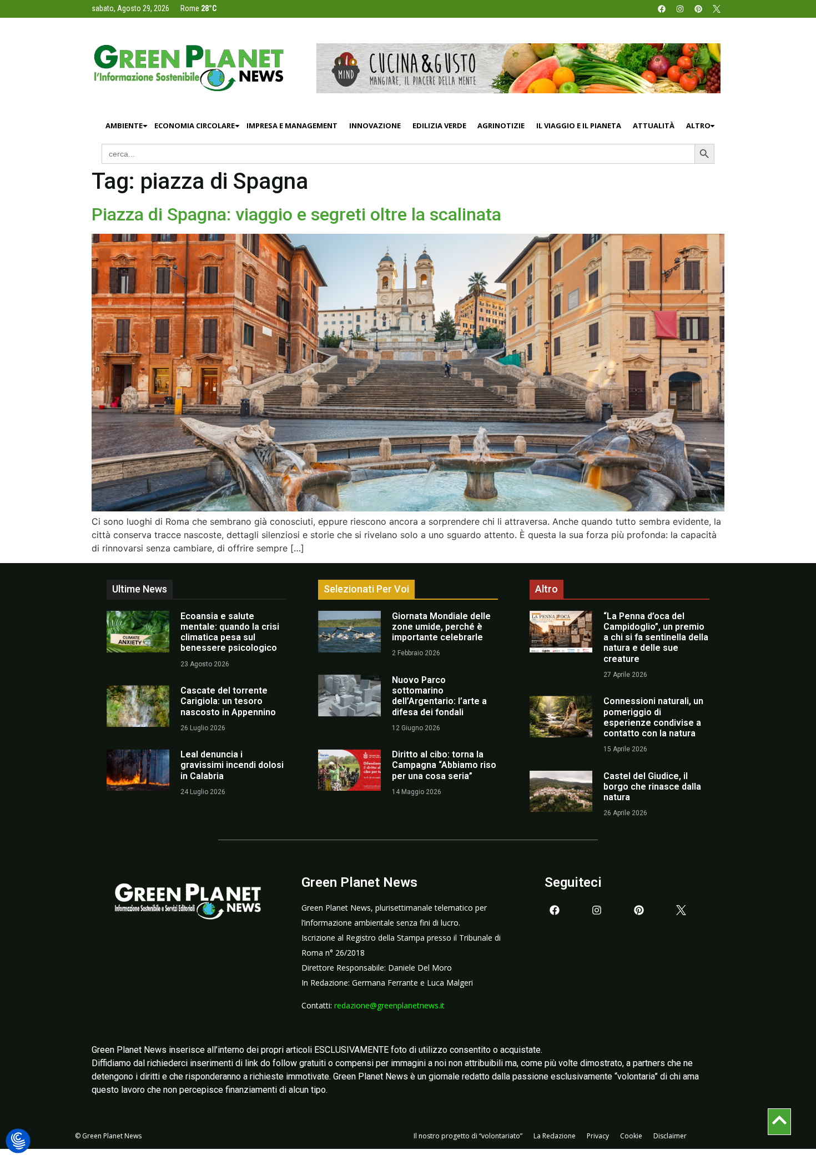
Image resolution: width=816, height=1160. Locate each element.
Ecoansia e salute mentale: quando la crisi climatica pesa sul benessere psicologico (229, 632)
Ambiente (124, 125)
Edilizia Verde (439, 125)
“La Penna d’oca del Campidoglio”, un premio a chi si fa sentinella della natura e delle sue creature (655, 637)
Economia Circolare (194, 125)
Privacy (598, 1136)
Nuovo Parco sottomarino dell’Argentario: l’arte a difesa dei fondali (439, 696)
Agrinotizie (501, 125)
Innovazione (375, 125)
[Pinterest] (698, 9)
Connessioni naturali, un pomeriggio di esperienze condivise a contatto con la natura (653, 717)
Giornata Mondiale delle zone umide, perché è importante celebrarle (441, 626)
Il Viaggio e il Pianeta (578, 125)
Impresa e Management (292, 125)
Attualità (653, 125)
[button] (18, 1141)
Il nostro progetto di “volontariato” (468, 1136)
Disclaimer (670, 1136)
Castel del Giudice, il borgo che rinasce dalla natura (652, 786)
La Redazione (554, 1136)
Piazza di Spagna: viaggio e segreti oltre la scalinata (296, 214)
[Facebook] (661, 9)
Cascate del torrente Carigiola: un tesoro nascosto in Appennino (228, 701)
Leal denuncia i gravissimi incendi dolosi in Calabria (232, 765)
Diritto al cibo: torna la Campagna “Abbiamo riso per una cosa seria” (444, 765)
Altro (698, 125)
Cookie (631, 1136)
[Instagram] (680, 9)
